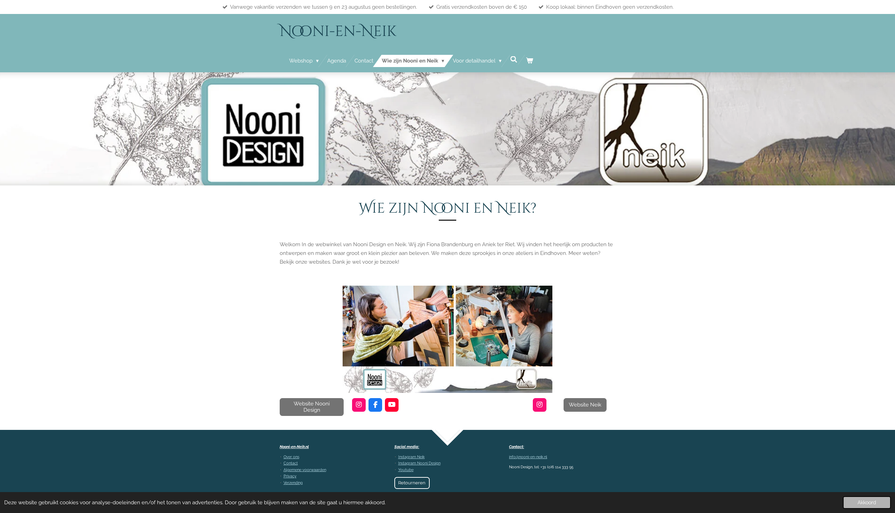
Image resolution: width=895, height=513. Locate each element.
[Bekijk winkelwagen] (529, 61)
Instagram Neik (411, 457)
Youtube (406, 470)
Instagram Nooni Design (419, 463)
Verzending (293, 483)
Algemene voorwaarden (305, 470)
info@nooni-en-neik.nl (528, 457)
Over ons (291, 457)
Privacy (290, 476)
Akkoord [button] (867, 502)
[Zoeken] (514, 60)
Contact (291, 463)
